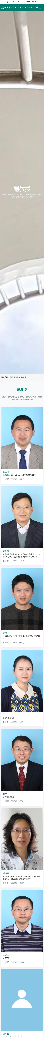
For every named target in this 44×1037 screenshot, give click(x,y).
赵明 (5, 794)
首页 (11, 377)
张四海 (6, 472)
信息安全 (6, 958)
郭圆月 (6, 551)
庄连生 (6, 955)
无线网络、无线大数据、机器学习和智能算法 (19, 475)
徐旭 (5, 714)
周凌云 (6, 873)
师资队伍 (17, 377)
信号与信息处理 (8, 718)
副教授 (23, 377)
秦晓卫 (6, 633)
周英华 (6, 1034)
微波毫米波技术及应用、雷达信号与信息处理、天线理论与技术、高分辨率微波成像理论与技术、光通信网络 (22, 556)
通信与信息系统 (8, 797)
